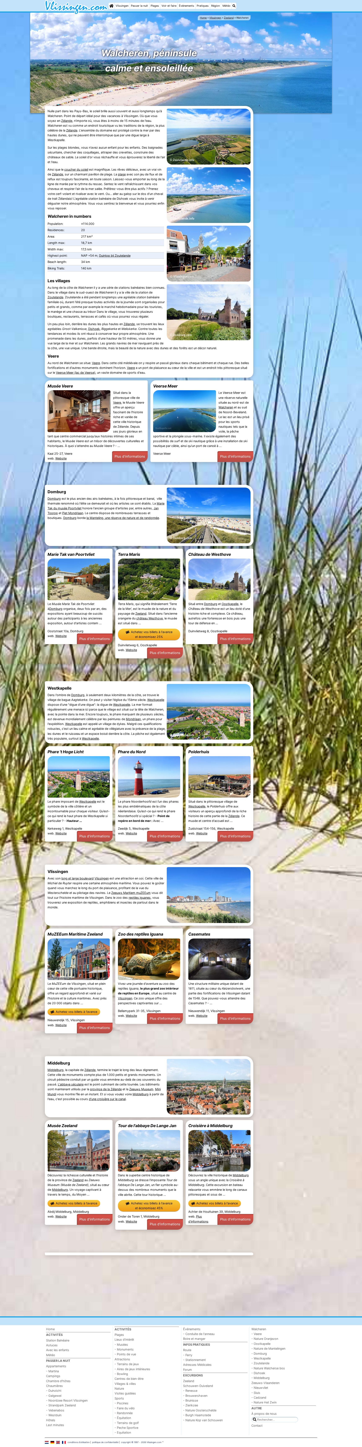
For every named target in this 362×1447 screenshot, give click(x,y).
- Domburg (259, 1353)
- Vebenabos (55, 1410)
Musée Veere (60, 386)
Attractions (122, 1359)
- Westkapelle (261, 1358)
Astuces (52, 1345)
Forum (187, 1369)
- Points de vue (125, 1354)
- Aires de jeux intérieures (132, 1369)
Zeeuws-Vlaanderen (265, 1383)
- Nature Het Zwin (264, 1402)
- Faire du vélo (125, 1408)
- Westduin (53, 1415)
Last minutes (55, 1425)
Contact (256, 1425)
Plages (155, 5)
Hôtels (50, 1420)
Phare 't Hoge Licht (66, 751)
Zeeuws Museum (141, 1089)
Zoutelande (55, 297)
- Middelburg (260, 1378)
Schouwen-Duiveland (198, 1386)
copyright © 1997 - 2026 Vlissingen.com (141, 1442)
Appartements (56, 1366)
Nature (119, 1388)
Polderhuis (198, 751)
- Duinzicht (53, 1390)
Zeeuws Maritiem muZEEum (131, 893)
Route (187, 1350)
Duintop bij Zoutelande (115, 255)
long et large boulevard (77, 878)
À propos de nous (264, 1413)
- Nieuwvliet (259, 1387)
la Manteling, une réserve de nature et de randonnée (123, 518)
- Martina (52, 1371)
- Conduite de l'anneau (199, 1334)
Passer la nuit (139, 5)
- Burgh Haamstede (197, 1415)
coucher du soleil (76, 169)
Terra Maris (129, 554)
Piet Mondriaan (72, 513)
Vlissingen (122, 5)
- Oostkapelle (260, 1343)
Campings (53, 1376)
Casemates (199, 934)
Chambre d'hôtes (58, 1381)
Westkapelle (155, 700)
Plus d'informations (130, 456)
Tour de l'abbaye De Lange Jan (147, 1125)
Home (50, 1329)
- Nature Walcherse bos (268, 1368)
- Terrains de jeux (127, 1364)
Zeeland (140, 613)
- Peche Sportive (126, 1427)
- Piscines (121, 1403)
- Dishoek (258, 1373)
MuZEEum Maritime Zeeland (75, 934)
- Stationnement (194, 1360)
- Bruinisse (190, 1400)
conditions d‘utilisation (79, 1442)
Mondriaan (133, 719)
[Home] (111, 6)
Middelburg (55, 1070)
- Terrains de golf (127, 1423)
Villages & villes (125, 1383)
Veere (96, 363)
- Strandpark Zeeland (61, 1405)
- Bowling (121, 1374)
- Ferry (187, 1355)
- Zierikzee (190, 1405)
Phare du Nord (132, 751)
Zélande (66, 120)
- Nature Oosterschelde (199, 1410)
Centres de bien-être (129, 1378)
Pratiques (203, 5)
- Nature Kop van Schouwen (203, 1420)
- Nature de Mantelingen (268, 1348)
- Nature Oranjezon (264, 1338)
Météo (226, 5)
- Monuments (124, 1349)
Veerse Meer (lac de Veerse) (75, 372)
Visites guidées (125, 1393)
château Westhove (149, 618)
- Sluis (255, 1392)
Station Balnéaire (57, 1340)
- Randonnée (124, 1413)
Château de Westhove (209, 554)
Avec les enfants (57, 1350)
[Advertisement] (285, 178)
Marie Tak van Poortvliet (71, 554)
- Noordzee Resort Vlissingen (67, 1400)
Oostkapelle (230, 604)
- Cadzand (258, 1397)
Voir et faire (169, 5)
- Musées (121, 1344)
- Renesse (190, 1390)
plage (122, 174)
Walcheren (225, 407)
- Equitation (123, 1432)
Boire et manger (194, 1338)
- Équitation (123, 1418)
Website (61, 458)
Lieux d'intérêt (124, 1339)
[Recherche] (234, 6)
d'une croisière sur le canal (107, 1099)
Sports (119, 1398)
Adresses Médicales (197, 1364)
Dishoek (94, 329)
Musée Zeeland (62, 1125)
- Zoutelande (260, 1363)
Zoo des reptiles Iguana (140, 934)
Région (215, 5)
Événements (186, 5)
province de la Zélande (106, 1089)
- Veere (256, 1334)
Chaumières (54, 1386)
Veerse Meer (165, 386)
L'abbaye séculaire (71, 1084)
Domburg (54, 498)
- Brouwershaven (195, 1395)
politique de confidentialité (105, 1442)
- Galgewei (53, 1395)
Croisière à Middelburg (210, 1125)
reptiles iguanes (140, 897)
